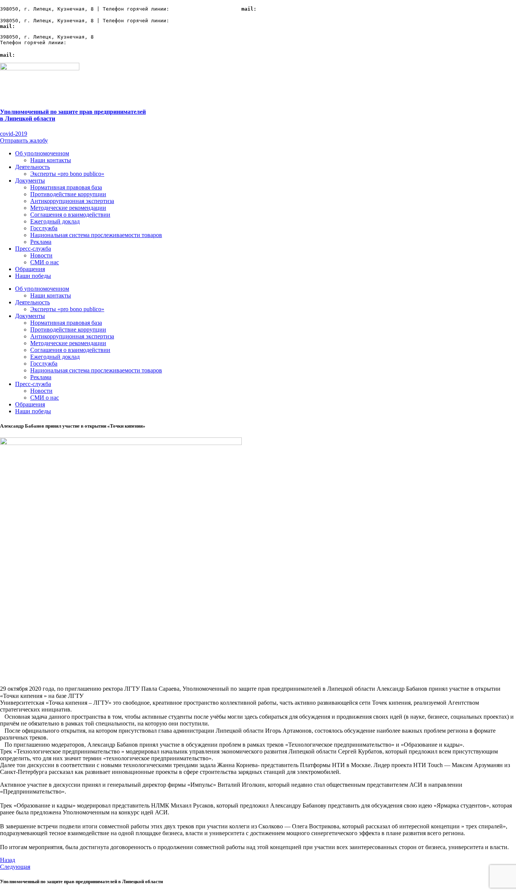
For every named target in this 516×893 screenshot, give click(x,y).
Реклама (40, 242)
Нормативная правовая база (66, 187)
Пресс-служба (33, 248)
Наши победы (33, 276)
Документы (30, 180)
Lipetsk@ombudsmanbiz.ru (291, 9)
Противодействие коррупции (68, 194)
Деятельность (32, 167)
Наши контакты (50, 160)
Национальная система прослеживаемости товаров (96, 235)
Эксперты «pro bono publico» (67, 174)
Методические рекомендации (68, 208)
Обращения (30, 269)
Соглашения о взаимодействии (70, 214)
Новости (41, 255)
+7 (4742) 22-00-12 (199, 9)
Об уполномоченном (42, 153)
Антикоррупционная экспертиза (72, 201)
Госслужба (43, 228)
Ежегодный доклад (55, 221)
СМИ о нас (44, 262)
